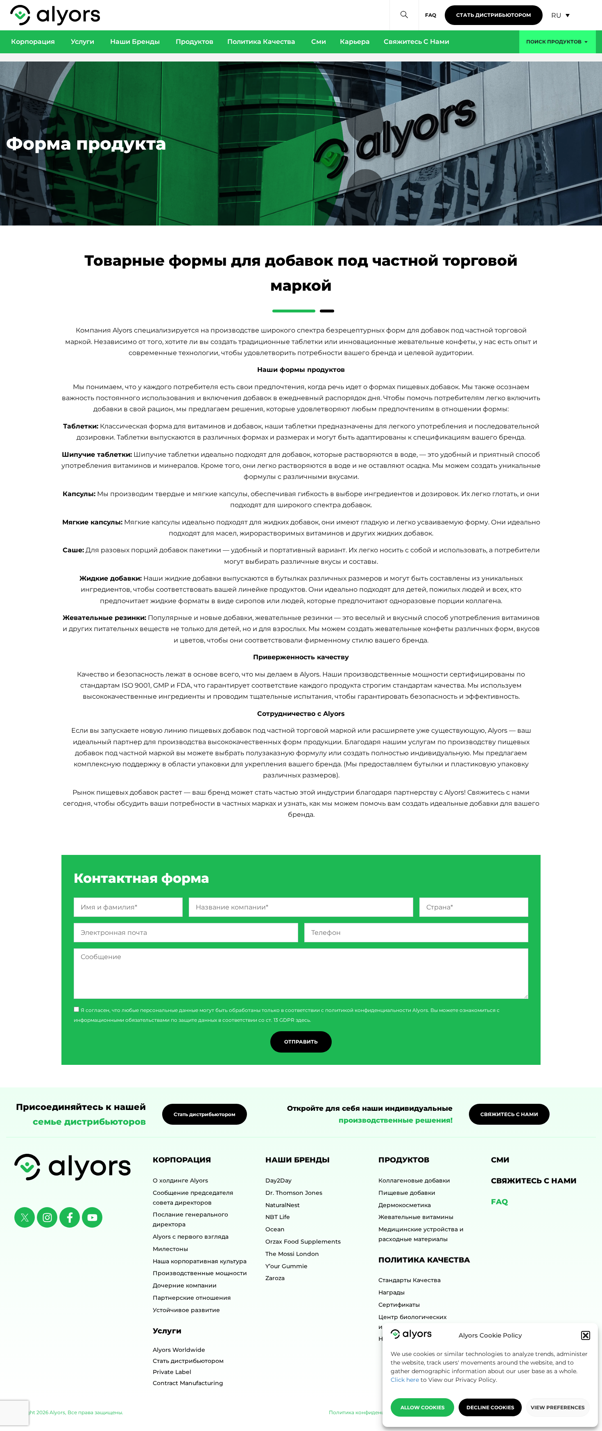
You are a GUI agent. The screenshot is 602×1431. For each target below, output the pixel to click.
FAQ (499, 1201)
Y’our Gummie (286, 1266)
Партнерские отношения (192, 1297)
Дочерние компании (185, 1285)
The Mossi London (292, 1254)
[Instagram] (47, 1217)
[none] (560, 15)
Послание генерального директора (190, 1219)
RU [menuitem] (556, 15)
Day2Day (278, 1180)
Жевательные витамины (415, 1217)
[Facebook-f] (69, 1217)
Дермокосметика (404, 1205)
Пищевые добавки (406, 1192)
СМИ (500, 1159)
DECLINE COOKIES (490, 1407)
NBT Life (277, 1217)
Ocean (275, 1229)
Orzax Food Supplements (303, 1241)
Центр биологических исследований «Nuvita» (413, 1322)
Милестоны (170, 1249)
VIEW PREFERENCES (558, 1407)
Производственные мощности (200, 1273)
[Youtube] (92, 1217)
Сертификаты (399, 1304)
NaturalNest (282, 1205)
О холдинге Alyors (180, 1180)
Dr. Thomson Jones (293, 1192)
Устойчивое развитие (186, 1310)
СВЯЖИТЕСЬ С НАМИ (534, 1180)
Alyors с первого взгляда (191, 1236)
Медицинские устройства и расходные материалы (421, 1234)
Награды (391, 1292)
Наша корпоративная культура (200, 1261)
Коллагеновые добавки (414, 1180)
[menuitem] (560, 15)
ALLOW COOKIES (423, 1407)
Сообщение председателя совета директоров (193, 1197)
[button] (586, 1335)
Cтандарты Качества (409, 1280)
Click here (405, 1379)
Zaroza (275, 1278)
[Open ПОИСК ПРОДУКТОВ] (586, 42)
